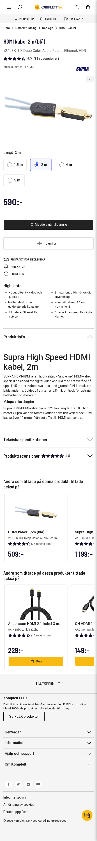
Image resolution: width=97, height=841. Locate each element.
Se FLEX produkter (24, 716)
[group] (48, 108)
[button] (15, 165)
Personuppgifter (15, 812)
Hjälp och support (19, 753)
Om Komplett (15, 764)
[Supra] (82, 68)
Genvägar (13, 732)
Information (14, 743)
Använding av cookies (18, 804)
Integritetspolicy (14, 797)
